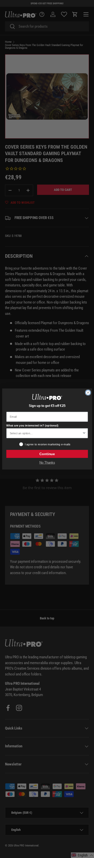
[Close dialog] (87, 392)
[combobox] (46, 433)
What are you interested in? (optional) (32, 425)
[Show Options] (84, 433)
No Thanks (47, 462)
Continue (47, 454)
